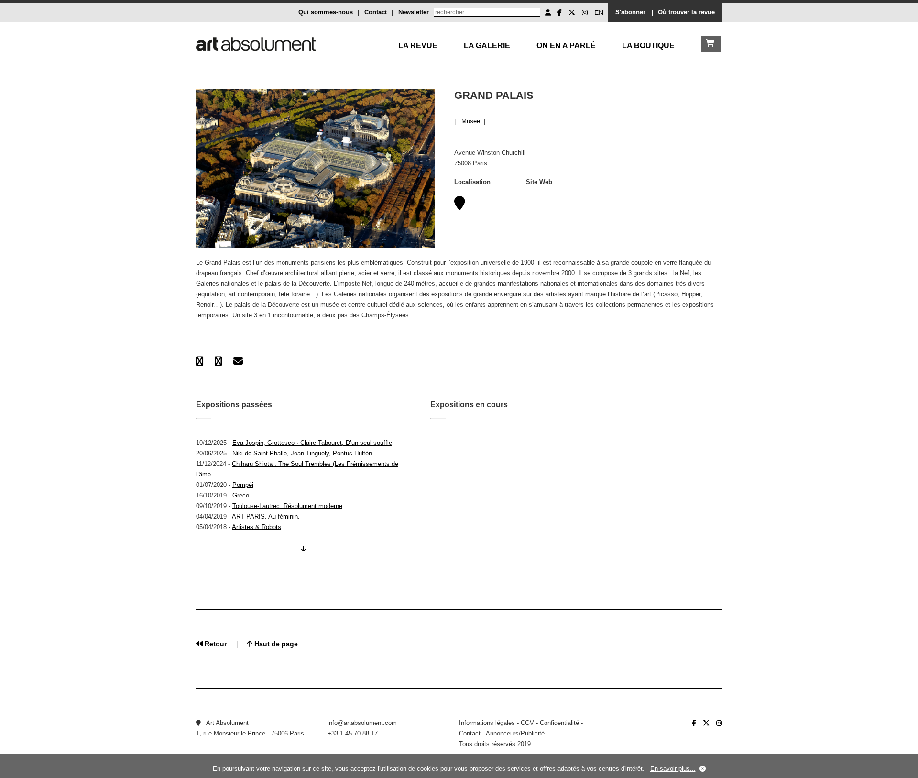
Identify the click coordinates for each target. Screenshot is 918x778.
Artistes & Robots (256, 526)
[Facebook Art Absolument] (559, 12)
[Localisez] (459, 206)
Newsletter (413, 12)
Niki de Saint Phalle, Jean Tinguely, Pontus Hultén (302, 453)
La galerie (487, 46)
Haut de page (275, 644)
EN (598, 12)
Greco (240, 495)
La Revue (417, 46)
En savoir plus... (673, 768)
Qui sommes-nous (325, 12)
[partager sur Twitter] (218, 361)
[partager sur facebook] (199, 361)
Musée (470, 121)
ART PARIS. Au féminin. (266, 516)
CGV (527, 722)
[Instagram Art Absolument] (585, 12)
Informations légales (487, 722)
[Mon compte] (548, 12)
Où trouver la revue (686, 12)
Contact (375, 12)
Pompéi (242, 484)
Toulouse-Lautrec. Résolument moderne (287, 505)
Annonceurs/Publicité (515, 733)
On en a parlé (566, 46)
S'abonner (630, 12)
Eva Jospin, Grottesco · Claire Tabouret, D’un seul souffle (312, 442)
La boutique (648, 46)
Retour (215, 644)
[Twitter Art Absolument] (571, 12)
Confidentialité (559, 722)
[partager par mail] (238, 361)
